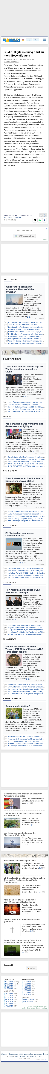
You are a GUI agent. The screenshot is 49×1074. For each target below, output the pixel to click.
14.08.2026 (27, 986)
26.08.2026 (9, 984)
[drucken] (44, 215)
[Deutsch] (23, 40)
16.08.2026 (27, 981)
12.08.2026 (27, 990)
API (36, 1056)
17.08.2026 (9, 1006)
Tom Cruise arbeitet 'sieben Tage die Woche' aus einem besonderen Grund (24, 369)
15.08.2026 (27, 984)
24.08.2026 (9, 988)
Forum (10, 1056)
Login (29, 40)
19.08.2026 (9, 1001)
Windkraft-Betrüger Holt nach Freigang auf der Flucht (27, 341)
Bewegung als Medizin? (17, 705)
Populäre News (28, 999)
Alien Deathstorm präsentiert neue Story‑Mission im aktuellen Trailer (20, 900)
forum (45, 239)
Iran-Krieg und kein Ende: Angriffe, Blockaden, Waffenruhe (20, 834)
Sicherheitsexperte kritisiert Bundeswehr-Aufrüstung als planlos (23, 794)
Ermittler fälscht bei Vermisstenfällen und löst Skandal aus (23, 814)
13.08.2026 (27, 988)
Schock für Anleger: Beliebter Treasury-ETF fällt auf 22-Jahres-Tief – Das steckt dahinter (24, 649)
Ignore (38, 1008)
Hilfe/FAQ (30, 1056)
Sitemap (4, 1054)
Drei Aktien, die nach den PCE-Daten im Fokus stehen (28, 684)
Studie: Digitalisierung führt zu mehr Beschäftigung (24, 53)
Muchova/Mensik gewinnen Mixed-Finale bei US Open (28, 634)
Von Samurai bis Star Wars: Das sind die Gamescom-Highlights (24, 425)
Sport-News (9, 582)
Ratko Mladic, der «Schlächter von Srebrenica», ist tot (28, 322)
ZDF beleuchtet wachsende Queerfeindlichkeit (19, 534)
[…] (28, 316)
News (16, 1056)
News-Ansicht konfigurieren (37, 1006)
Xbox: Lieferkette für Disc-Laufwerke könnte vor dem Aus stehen (24, 479)
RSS (40, 1056)
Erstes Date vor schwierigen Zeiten (20, 860)
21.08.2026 (9, 997)
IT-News (7, 416)
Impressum (38, 1054)
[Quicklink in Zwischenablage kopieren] (41, 215)
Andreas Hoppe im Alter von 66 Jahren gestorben (22, 920)
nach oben (40, 1059)
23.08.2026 (9, 993)
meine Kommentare (28, 1008)
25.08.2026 (9, 986)
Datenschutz (13, 1054)
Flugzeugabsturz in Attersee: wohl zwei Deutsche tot (27, 627)
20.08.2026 (9, 999)
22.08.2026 (9, 995)
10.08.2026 (27, 994)
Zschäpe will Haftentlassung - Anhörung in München (27, 327)
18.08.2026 (9, 1003)
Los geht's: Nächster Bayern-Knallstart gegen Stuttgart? (28, 629)
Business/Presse (12, 698)
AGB (21, 1054)
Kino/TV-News (10, 525)
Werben (22, 1056)
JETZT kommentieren (26, 236)
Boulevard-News (12, 359)
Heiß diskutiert (28, 1001)
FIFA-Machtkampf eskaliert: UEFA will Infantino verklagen (22, 591)
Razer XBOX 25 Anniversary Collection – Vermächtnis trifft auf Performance (22, 941)
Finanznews (9, 639)
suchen (32, 968)
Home (45, 1054)
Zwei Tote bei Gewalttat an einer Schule (23, 325)
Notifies (44, 1008)
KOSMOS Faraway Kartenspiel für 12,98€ (23, 404)
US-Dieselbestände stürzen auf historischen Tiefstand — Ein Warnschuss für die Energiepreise (24, 880)
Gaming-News (10, 471)
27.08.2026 (9, 981)
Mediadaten (28, 1054)
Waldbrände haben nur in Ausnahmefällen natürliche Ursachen (20, 289)
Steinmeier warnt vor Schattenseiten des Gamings (26, 459)
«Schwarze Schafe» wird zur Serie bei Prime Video (26, 568)
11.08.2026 (27, 992)
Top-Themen (10, 279)
